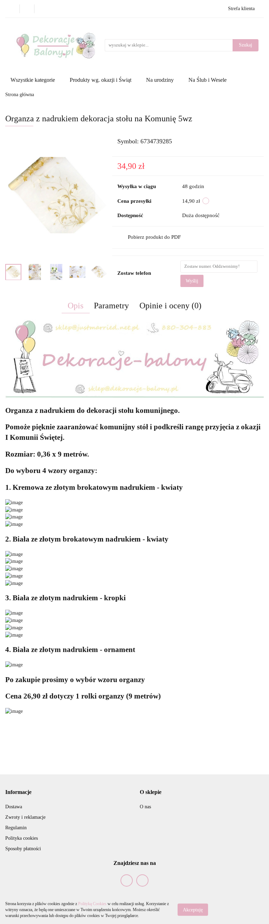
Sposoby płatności (23, 848)
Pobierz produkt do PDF (154, 237)
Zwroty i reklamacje (25, 817)
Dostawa (13, 806)
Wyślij (192, 281)
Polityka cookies (21, 838)
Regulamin (16, 827)
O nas (145, 806)
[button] (18, 792)
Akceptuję (193, 909)
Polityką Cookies (92, 903)
